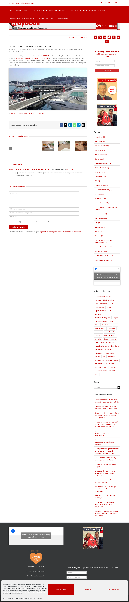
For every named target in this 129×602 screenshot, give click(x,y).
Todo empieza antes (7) (103, 260)
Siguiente (82, 37)
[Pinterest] (113, 37)
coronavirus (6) (100, 172)
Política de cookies (8, 598)
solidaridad (112, 371)
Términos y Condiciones (35, 598)
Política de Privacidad (21, 598)
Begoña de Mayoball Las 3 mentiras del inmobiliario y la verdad (29, 169)
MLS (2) (97, 223)
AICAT (112, 304)
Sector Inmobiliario (101, 371)
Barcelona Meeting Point (102, 318)
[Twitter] (100, 37)
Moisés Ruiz (44, 58)
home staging (99, 342)
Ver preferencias (113, 589)
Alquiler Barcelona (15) (103, 146)
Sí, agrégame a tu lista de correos (43, 222)
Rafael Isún (19, 58)
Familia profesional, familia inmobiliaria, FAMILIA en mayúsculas (104, 504)
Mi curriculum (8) (101, 214)
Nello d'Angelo (99, 360)
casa (115, 325)
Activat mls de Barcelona (103, 297)
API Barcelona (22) (101, 154)
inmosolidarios (109, 353)
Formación (20, 113)
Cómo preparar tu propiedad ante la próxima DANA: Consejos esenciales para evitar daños (107, 451)
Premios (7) (99, 236)
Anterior (74, 37)
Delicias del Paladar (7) (103, 185)
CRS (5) (97, 181)
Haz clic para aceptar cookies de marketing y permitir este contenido (47, 89)
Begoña (13, 113)
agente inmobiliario (101, 304)
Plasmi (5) (98, 231)
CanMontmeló (106, 325)
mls (104, 357)
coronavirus (111, 328)
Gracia (106, 339)
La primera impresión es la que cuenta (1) (106, 208)
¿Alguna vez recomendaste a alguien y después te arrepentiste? (105, 433)
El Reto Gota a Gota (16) (103, 190)
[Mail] (107, 41)
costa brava (98, 332)
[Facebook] (95, 37)
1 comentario (40, 113)
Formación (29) (100, 198)
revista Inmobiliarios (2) (103, 247)
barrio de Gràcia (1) (102, 168)
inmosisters (98, 353)
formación (98, 339)
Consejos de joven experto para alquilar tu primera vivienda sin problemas (106, 513)
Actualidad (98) (100, 137)
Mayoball (97, 357)
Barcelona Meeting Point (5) (105, 163)
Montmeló (111, 357)
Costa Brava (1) (100, 176)
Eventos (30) (99, 194)
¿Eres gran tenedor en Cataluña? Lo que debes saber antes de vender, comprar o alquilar (106, 424)
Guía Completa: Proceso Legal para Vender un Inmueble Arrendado (105, 488)
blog (111, 321)
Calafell (97, 325)
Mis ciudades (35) (101, 218)
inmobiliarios (99, 350)
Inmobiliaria (110, 342)
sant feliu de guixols (101, 367)
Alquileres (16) (100, 150)
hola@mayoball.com (27, 3)
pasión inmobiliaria (112, 360)
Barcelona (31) (100, 159)
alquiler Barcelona (100, 311)
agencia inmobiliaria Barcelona (104, 300)
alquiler (109, 307)
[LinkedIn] (104, 37)
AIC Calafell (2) (100, 141)
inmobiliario (115, 346)
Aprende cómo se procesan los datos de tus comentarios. (60, 232)
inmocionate (109, 350)
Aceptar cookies (61, 589)
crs (106, 332)
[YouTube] (118, 37)
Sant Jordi (113, 367)
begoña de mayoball (101, 321)
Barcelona (98, 314)
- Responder (70, 169)
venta (96, 374)
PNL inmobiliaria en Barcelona (104, 364)
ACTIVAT (46, 56)
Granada (113, 339)
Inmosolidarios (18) (102, 203)
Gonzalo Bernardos (31, 58)
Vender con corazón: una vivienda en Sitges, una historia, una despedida (107, 442)
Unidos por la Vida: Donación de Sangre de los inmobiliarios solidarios (106, 473)
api (110, 311)
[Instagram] (109, 37)
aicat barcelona (99, 307)
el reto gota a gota (101, 335)
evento (111, 335)
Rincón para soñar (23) (103, 251)
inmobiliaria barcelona (102, 346)
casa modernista (100, 328)
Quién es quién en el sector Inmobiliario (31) (104, 241)
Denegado (87, 589)
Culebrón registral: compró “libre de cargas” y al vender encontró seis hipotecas (107, 415)
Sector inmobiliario (29, 113)
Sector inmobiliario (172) (104, 256)
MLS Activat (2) (100, 227)
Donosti (111, 332)
